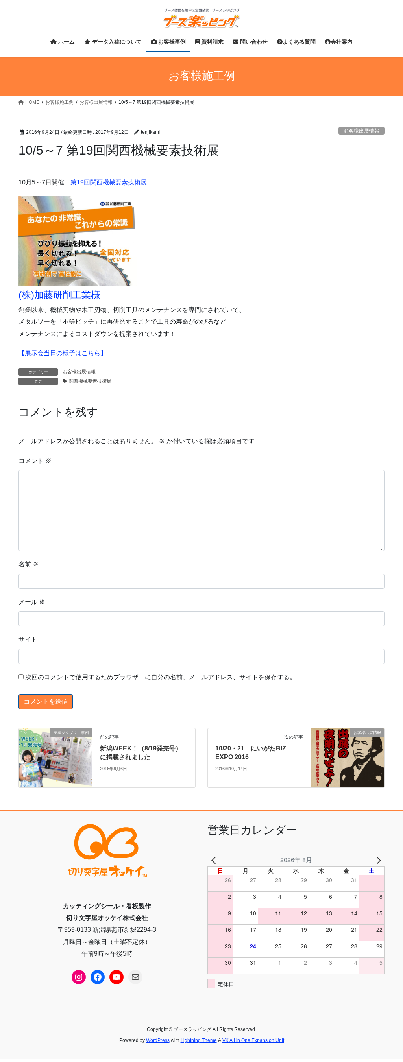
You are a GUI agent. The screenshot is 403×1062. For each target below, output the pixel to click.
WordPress (158, 1040)
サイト (27, 639)
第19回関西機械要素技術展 (108, 182)
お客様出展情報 (361, 131)
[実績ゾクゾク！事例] (55, 757)
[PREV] (214, 860)
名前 (28, 564)
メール (31, 602)
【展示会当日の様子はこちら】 (62, 353)
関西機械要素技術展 (90, 381)
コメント (35, 460)
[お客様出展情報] (347, 757)
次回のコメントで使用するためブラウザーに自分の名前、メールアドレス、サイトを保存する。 (160, 677)
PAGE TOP (385, 1023)
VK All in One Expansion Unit (253, 1040)
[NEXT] (377, 860)
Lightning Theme (199, 1040)
